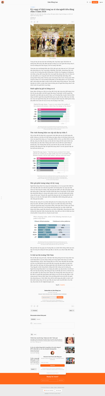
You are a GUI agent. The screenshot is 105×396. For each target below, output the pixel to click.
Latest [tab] (35, 334)
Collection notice (60, 387)
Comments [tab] (33, 319)
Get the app (58, 390)
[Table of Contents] (1, 198)
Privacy (52, 387)
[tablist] (35, 319)
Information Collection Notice (52, 369)
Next (71, 310)
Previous (35, 310)
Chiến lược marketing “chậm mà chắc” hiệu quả (44, 338)
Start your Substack (49, 390)
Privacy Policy (61, 369)
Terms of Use (58, 368)
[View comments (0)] (34, 22)
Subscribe (95, 2)
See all (32, 369)
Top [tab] (32, 334)
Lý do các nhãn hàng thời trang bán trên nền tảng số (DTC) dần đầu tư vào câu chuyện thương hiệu (45, 348)
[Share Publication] (90, 2)
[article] (52, 341)
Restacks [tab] (38, 319)
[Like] (31, 22)
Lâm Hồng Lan (33, 17)
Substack (46, 393)
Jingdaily (62, 285)
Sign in (101, 2)
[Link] (29, 89)
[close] (64, 351)
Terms (55, 387)
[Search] (87, 2)
